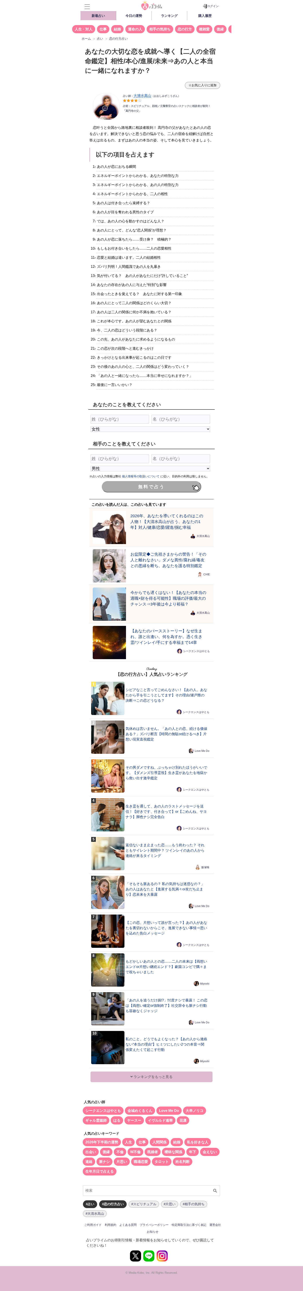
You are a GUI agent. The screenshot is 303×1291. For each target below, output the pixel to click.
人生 (128, 1142)
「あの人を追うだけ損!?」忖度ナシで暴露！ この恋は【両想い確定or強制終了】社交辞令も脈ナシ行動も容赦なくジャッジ (166, 1005)
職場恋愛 (141, 1162)
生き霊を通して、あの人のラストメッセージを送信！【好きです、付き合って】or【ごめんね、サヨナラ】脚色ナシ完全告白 (166, 811)
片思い (121, 1162)
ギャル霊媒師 (96, 1120)
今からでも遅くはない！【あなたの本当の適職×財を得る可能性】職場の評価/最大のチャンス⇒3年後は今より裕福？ (168, 598)
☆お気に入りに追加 (202, 85)
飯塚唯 (205, 867)
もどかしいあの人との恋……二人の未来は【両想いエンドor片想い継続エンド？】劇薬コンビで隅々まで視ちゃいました (166, 967)
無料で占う (151, 486)
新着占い (98, 16)
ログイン (213, 6)
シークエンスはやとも (196, 651)
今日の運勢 (134, 16)
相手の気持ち (160, 29)
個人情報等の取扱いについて (140, 476)
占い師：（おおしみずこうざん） (152, 96)
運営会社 (215, 1224)
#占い (90, 1204)
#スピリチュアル (143, 1204)
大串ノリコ (194, 1111)
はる (116, 1120)
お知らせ (152, 1231)
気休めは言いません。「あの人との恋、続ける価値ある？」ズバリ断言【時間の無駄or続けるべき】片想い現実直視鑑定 (166, 734)
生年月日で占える (99, 1171)
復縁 (220, 29)
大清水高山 (203, 536)
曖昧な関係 (173, 1152)
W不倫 (135, 1152)
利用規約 (110, 1224)
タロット (162, 1162)
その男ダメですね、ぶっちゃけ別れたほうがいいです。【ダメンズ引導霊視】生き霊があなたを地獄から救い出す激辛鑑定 (166, 773)
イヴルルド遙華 (160, 1120)
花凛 (183, 1120)
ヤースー (134, 1120)
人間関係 (159, 1142)
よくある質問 (128, 1224)
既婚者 (152, 1152)
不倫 (120, 1152)
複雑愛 (204, 29)
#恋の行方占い (113, 1204)
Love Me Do (202, 750)
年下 (192, 1152)
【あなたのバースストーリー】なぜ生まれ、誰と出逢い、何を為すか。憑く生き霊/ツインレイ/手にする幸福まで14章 (166, 637)
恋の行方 (185, 29)
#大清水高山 (95, 1213)
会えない (210, 1152)
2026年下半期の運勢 (101, 1142)
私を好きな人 (197, 1142)
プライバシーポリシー (154, 1224)
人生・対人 (83, 29)
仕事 (103, 29)
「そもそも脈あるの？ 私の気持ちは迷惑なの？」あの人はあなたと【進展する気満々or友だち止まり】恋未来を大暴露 (165, 889)
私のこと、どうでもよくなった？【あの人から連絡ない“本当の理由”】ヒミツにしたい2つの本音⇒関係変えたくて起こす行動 (166, 1044)
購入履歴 (205, 16)
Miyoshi (204, 983)
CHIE (206, 574)
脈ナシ (104, 1162)
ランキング (169, 16)
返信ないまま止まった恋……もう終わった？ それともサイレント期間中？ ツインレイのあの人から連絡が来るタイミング (165, 850)
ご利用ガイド (93, 1224)
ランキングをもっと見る (153, 1077)
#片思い (169, 1204)
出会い (90, 1152)
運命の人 (135, 29)
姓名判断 (182, 1162)
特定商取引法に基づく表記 (189, 1224)
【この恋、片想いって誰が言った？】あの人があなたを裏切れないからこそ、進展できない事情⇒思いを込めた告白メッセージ (166, 928)
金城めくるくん (140, 1111)
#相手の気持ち (194, 1204)
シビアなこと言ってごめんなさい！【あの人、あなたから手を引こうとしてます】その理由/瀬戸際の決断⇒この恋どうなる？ (166, 695)
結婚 (117, 29)
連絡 (88, 1162)
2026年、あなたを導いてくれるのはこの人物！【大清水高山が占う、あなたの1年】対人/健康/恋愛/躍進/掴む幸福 (166, 521)
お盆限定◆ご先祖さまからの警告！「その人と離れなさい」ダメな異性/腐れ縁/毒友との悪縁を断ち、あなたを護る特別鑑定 (168, 560)
